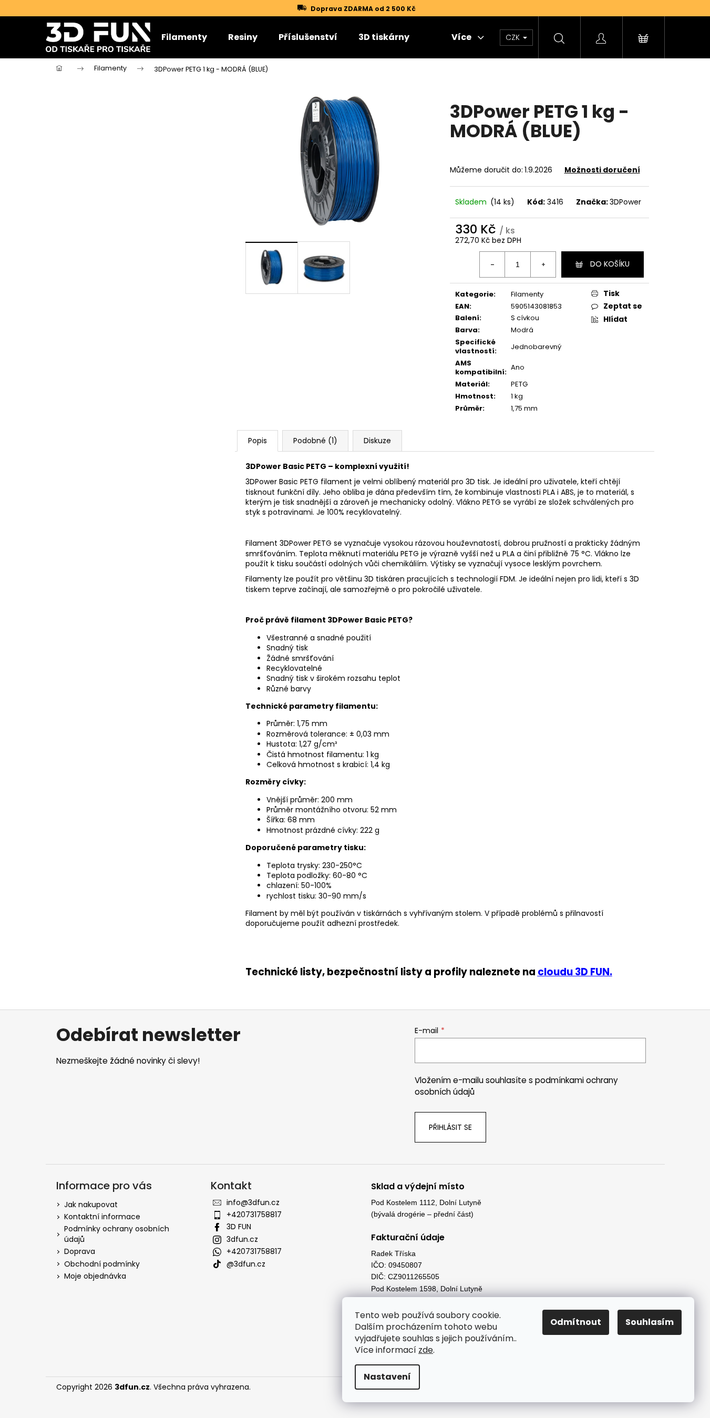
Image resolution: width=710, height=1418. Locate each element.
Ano (517, 367)
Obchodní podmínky (102, 1264)
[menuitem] (184, 37)
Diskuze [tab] (377, 440)
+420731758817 (254, 1214)
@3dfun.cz (246, 1264)
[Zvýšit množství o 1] (542, 264)
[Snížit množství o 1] (492, 264)
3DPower (625, 202)
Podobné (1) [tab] (315, 440)
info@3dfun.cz (253, 1202)
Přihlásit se (450, 1127)
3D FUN (239, 1226)
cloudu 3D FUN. (575, 972)
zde (425, 1350)
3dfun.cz (242, 1239)
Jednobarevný (536, 347)
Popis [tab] (257, 440)
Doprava (79, 1251)
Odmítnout (575, 1322)
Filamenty (527, 294)
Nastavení (387, 1377)
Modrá (522, 330)
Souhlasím (649, 1322)
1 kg (517, 396)
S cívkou (525, 318)
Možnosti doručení (602, 170)
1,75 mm (524, 408)
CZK (514, 37)
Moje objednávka (95, 1276)
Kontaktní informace (102, 1216)
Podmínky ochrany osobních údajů (116, 1233)
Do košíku (610, 264)
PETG (519, 384)
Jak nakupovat (91, 1204)
